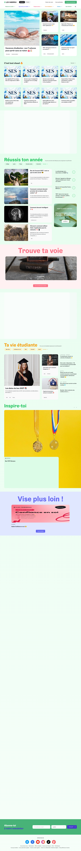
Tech (31, 238)
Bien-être (8, 349)
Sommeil (32, 349)
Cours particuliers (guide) (24, 847)
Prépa (20, 164)
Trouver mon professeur (70, 2)
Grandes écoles (29, 164)
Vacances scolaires (15, 54)
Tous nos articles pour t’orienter (40, 285)
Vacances (45, 30)
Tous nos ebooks (40, 531)
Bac (31, 183)
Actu (7, 397)
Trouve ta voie (37, 6)
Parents (27, 2)
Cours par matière (14, 847)
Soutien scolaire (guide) (35, 847)
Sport (39, 349)
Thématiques (57, 845)
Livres (63, 30)
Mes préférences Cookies (64, 847)
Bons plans (8, 54)
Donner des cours (49, 2)
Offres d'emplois (38, 845)
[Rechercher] (75, 6)
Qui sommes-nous (24, 845)
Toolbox (59, 6)
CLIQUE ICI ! (65, 221)
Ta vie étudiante (48, 6)
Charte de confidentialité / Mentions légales (49, 847)
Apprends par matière (23, 6)
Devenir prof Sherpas (47, 845)
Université (38, 164)
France (14, 397)
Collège (7, 164)
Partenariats (31, 845)
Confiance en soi (33, 220)
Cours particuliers (59, 2)
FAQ (53, 845)
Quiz (26, 349)
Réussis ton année (9, 6)
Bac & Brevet (68, 6)
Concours (48, 373)
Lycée (14, 164)
